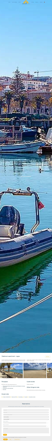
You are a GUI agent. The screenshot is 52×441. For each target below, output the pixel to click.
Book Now (47, 356)
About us (36, 2)
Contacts (41, 2)
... (47, 422)
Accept (5, 439)
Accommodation (14, 2)
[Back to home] (26, 2)
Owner (20, 2)
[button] (2, 370)
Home (9, 2)
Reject (10, 439)
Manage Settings (17, 439)
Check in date (5, 421)
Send (5, 434)
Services (32, 2)
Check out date (6, 424)
